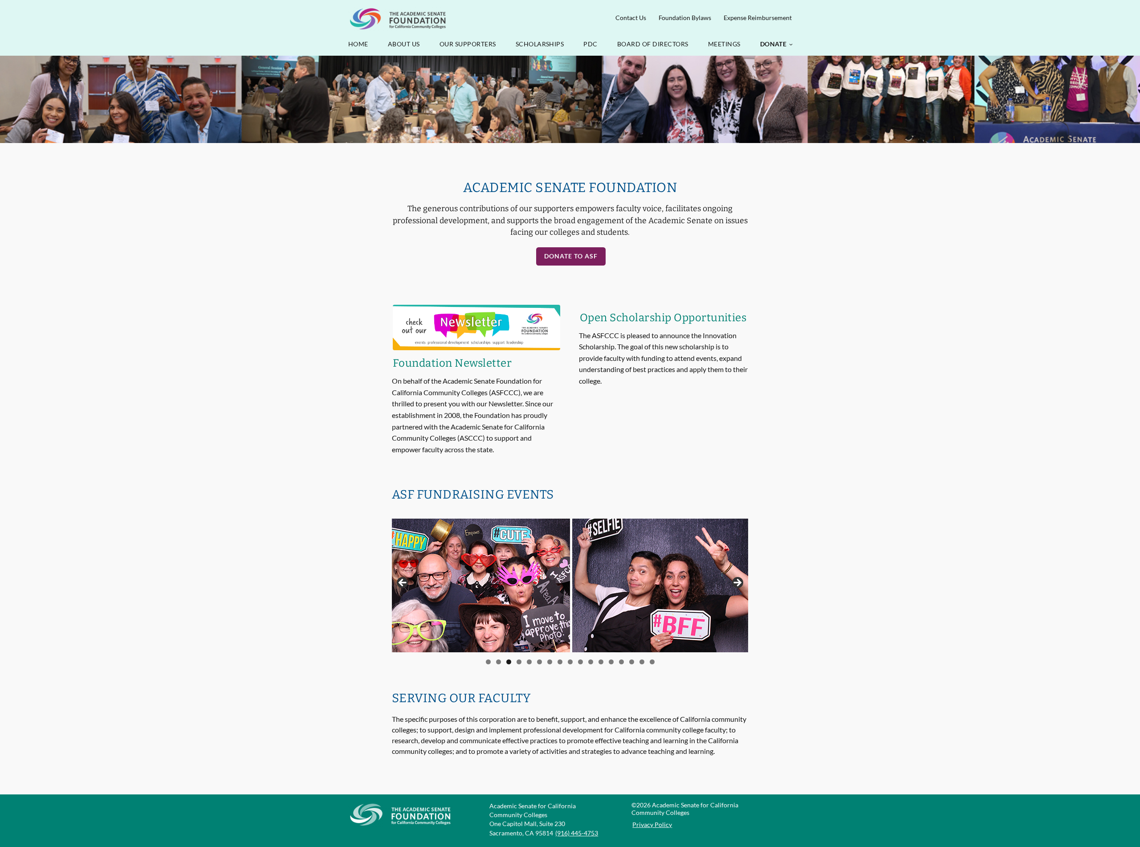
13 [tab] (611, 661)
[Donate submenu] (791, 44)
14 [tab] (621, 661)
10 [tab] (580, 661)
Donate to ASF (571, 256)
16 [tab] (641, 661)
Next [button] (737, 583)
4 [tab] (519, 661)
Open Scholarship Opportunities (663, 317)
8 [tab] (560, 661)
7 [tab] (549, 661)
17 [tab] (652, 661)
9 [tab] (570, 661)
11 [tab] (590, 661)
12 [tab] (600, 661)
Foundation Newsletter (452, 363)
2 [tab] (498, 661)
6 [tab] (539, 661)
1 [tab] (488, 661)
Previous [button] (403, 583)
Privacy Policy (652, 824)
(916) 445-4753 (576, 833)
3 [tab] (508, 661)
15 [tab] (631, 661)
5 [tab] (529, 661)
